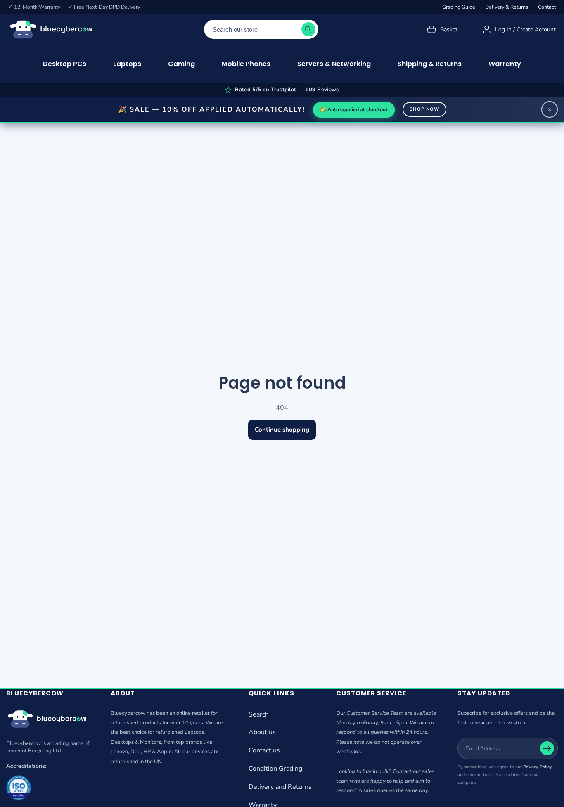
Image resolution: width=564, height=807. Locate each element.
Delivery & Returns (506, 7)
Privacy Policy (537, 767)
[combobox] (261, 29)
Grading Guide (458, 7)
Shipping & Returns (430, 64)
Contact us (264, 750)
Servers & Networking (334, 64)
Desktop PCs (64, 64)
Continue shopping (282, 429)
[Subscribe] (547, 748)
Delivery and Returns (280, 786)
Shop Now (424, 109)
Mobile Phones (246, 64)
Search (259, 714)
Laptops (127, 64)
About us (262, 732)
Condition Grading (275, 768)
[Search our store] (308, 29)
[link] (48, 720)
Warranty (504, 64)
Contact (547, 7)
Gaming (181, 64)
